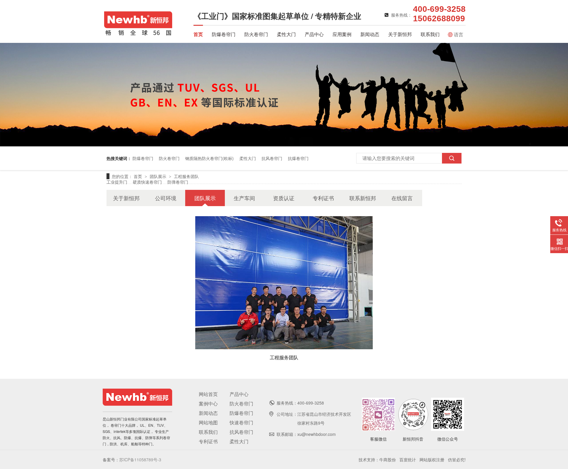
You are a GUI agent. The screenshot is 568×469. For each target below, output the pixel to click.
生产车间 (244, 198)
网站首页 (208, 394)
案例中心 (208, 403)
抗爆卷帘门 (298, 158)
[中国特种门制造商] (284, 144)
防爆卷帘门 (223, 34)
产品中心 (314, 34)
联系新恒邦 (362, 198)
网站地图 (208, 422)
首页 (198, 34)
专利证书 (323, 198)
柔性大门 (286, 34)
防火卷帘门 (256, 34)
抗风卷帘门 (272, 158)
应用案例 (342, 34)
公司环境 (165, 198)
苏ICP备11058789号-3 (140, 459)
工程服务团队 (186, 176)
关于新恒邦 (400, 34)
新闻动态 (369, 34)
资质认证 (283, 198)
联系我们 (430, 34)
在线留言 (402, 198)
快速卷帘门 (241, 422)
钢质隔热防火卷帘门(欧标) (209, 158)
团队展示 (158, 176)
